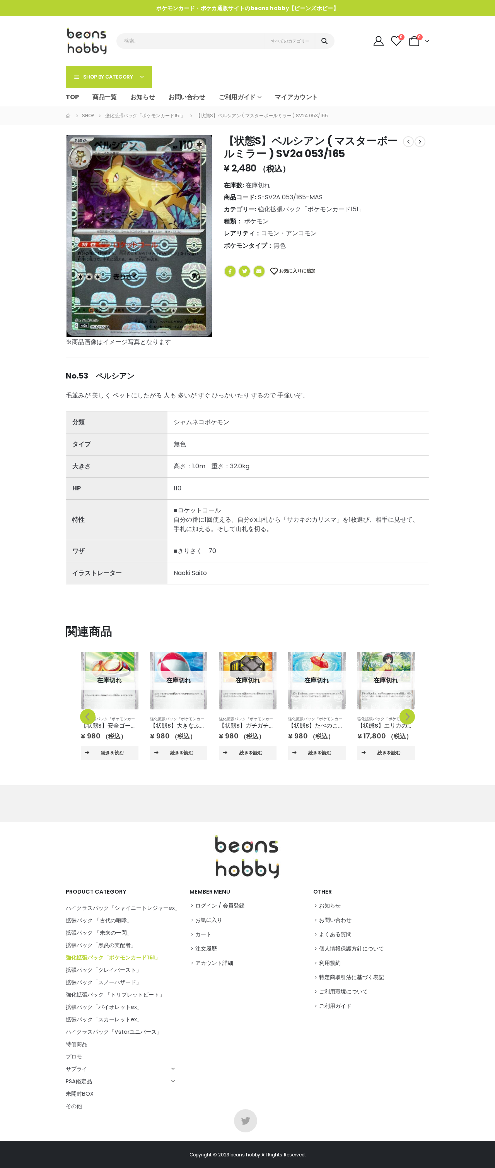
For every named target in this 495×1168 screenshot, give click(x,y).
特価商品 (76, 1044)
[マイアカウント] (379, 41)
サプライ (76, 1069)
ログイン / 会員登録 (219, 905)
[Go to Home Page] (68, 115)
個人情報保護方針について (351, 948)
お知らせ (142, 96)
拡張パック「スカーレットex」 (104, 1019)
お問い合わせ (187, 96)
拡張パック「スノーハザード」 (104, 982)
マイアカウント (296, 96)
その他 (74, 1106)
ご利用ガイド (335, 1006)
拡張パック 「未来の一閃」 (99, 933)
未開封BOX (80, 1094)
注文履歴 (206, 948)
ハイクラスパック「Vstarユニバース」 (114, 1032)
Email (259, 271)
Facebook (230, 271)
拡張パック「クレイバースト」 (104, 970)
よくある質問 (335, 934)
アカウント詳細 (214, 963)
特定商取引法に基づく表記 (351, 977)
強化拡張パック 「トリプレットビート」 (115, 994)
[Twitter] (245, 1120)
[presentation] (88, 716)
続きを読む (112, 752)
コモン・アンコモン (289, 233)
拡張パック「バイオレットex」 (104, 1007)
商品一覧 (104, 96)
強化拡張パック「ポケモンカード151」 (311, 209)
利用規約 (330, 963)
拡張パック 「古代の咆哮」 (99, 920)
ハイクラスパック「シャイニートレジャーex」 (123, 908)
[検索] (324, 41)
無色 (279, 245)
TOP (72, 96)
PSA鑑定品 (79, 1081)
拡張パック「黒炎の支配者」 (101, 945)
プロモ (74, 1056)
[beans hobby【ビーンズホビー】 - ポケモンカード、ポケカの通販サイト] (87, 41)
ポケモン (256, 221)
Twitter (244, 271)
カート (203, 934)
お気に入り (208, 920)
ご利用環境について (343, 991)
